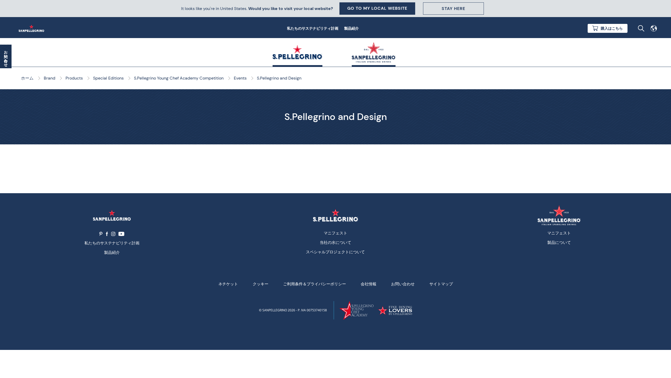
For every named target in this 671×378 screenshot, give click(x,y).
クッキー (260, 283)
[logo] (335, 215)
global (653, 28)
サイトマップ (441, 283)
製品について (559, 242)
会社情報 (368, 283)
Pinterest (101, 234)
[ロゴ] (112, 215)
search (641, 28)
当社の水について (335, 242)
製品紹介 (351, 28)
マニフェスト (335, 232)
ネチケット (228, 283)
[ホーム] (32, 28)
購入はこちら (612, 28)
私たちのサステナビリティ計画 (312, 28)
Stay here (453, 8)
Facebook (107, 234)
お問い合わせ (403, 283)
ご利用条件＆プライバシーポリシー (314, 283)
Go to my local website (377, 8)
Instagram (113, 234)
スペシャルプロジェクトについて (335, 251)
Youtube (121, 234)
